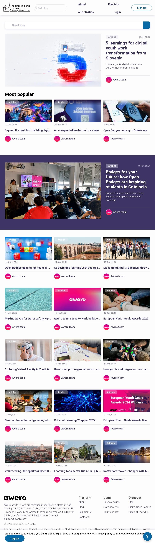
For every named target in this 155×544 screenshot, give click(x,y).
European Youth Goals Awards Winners (126, 420)
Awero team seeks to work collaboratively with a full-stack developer (77, 318)
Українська (118, 529)
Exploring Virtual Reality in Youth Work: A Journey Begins (28, 369)
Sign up (141, 7)
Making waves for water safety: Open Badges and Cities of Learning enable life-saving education (28, 318)
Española (56, 529)
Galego (146, 529)
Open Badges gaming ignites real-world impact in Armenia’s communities (28, 267)
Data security (111, 507)
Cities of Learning (138, 512)
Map (131, 502)
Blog (81, 507)
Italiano (133, 529)
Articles (112, 37)
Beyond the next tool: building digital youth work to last (28, 130)
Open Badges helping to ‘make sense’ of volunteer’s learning (126, 130)
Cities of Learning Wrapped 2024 (74, 420)
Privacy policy (111, 502)
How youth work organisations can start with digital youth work (126, 369)
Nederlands (71, 529)
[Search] (146, 25)
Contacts (84, 517)
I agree (14, 538)
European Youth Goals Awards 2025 (125, 318)
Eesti (44, 529)
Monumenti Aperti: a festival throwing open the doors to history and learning (126, 267)
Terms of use (111, 512)
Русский (86, 529)
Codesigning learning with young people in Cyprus (77, 267)
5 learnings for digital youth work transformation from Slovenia (127, 51)
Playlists (113, 4)
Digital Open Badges (140, 507)
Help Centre (85, 512)
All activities (86, 12)
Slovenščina (102, 529)
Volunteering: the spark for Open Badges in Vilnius (28, 471)
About (82, 4)
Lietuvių (20, 529)
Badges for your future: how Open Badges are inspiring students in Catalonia (126, 179)
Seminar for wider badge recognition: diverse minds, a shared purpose (28, 420)
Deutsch (33, 529)
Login (117, 12)
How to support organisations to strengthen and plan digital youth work (77, 369)
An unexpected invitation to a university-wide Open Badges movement (77, 130)
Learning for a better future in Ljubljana (77, 471)
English (8, 529)
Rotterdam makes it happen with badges (126, 471)
